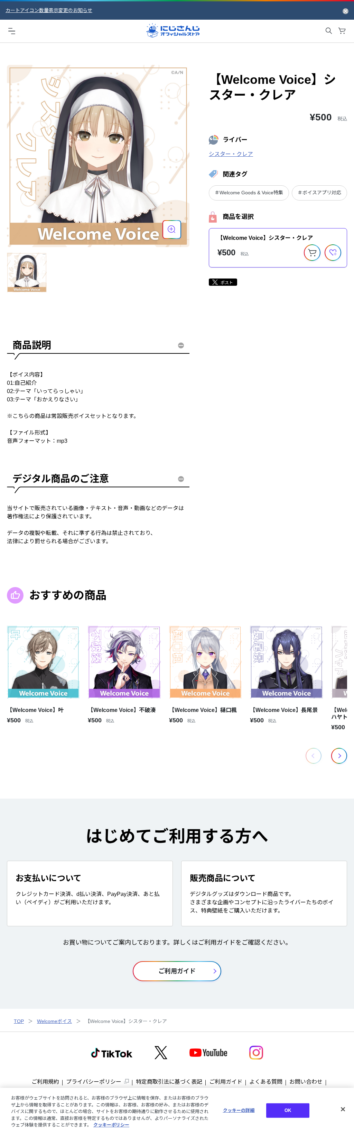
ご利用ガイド (225, 1082)
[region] (177, 1110)
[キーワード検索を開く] (329, 31)
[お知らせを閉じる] (345, 10)
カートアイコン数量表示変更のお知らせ (49, 10)
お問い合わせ (306, 1082)
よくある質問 (265, 1082)
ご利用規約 (45, 1082)
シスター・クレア (231, 154)
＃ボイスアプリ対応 (319, 192)
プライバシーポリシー (93, 1082)
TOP (19, 1021)
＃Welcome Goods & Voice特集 (249, 192)
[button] (339, 756)
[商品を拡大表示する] (171, 229)
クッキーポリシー (111, 1125)
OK (288, 1110)
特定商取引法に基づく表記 (169, 1082)
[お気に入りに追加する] (333, 252)
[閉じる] (343, 1109)
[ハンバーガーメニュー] (11, 30)
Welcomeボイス (54, 1021)
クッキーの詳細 (239, 1110)
